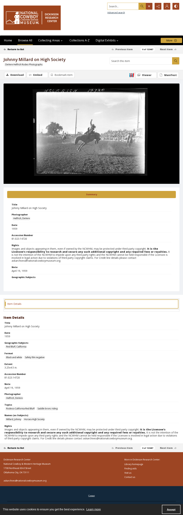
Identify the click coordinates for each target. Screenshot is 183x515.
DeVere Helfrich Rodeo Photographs (23, 64)
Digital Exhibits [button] (106, 40)
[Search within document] (175, 60)
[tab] (91, 194)
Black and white (14, 357)
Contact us (129, 477)
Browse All (25, 40)
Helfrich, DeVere (21, 218)
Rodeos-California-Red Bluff (20, 408)
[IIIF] (132, 75)
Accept (171, 509)
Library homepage (133, 464)
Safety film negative (34, 357)
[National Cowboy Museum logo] (32, 17)
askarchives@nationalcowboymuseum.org (25, 480)
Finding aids (130, 468)
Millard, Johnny (13, 419)
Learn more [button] (93, 509)
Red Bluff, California (16, 346)
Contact (91, 495)
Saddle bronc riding (48, 408)
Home (8, 40)
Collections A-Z (80, 40)
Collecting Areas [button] (49, 40)
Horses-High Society (34, 419)
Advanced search (116, 12)
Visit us (127, 472)
